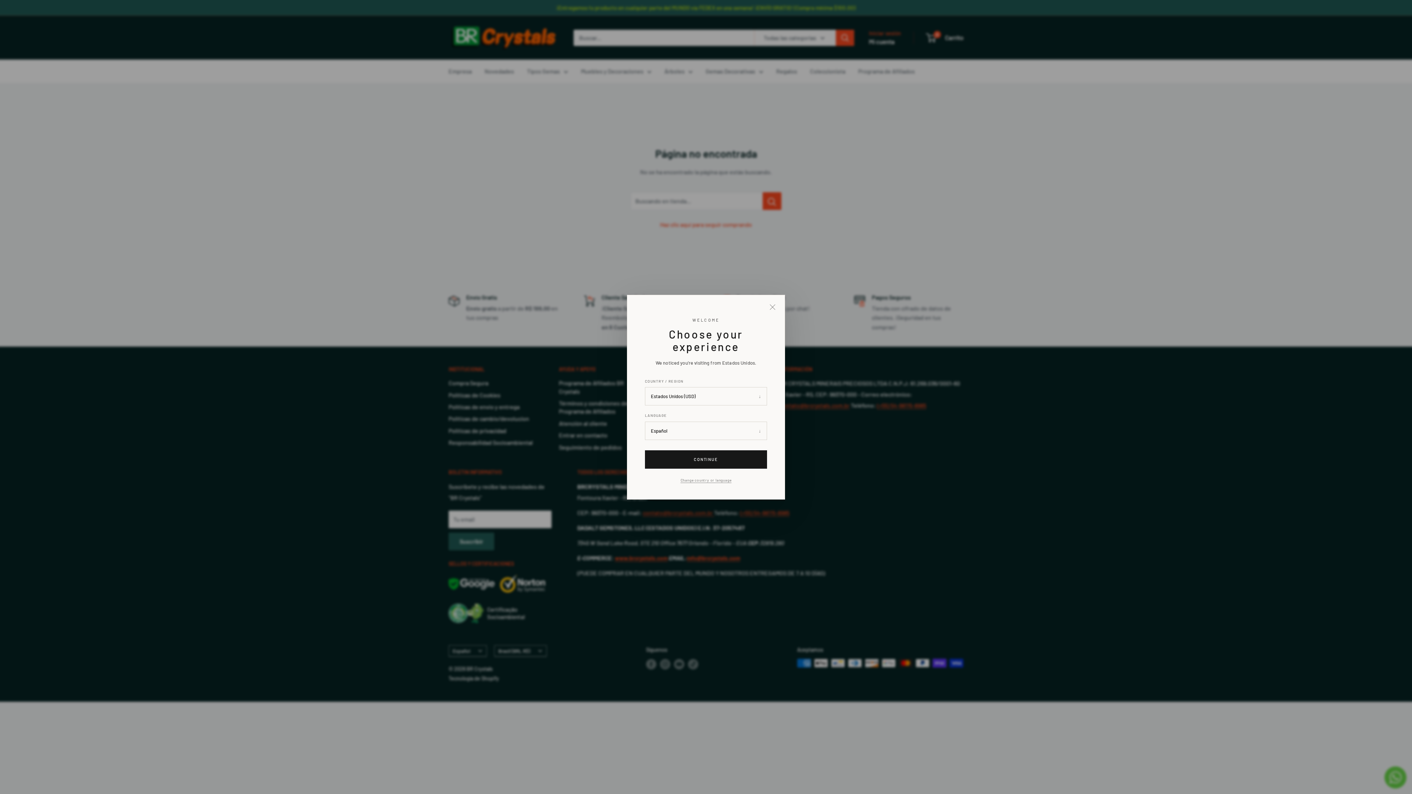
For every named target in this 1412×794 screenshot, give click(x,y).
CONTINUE (706, 459)
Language (656, 415)
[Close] (772, 307)
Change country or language (706, 480)
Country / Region (664, 381)
